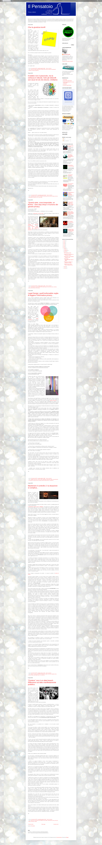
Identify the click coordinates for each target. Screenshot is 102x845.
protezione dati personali (44, 480)
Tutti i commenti (66, 140)
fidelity (36, 69)
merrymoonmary (59, 837)
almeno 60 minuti (53, 400)
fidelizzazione (39, 69)
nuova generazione (55, 479)
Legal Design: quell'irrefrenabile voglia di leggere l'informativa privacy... (43, 294)
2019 (64, 246)
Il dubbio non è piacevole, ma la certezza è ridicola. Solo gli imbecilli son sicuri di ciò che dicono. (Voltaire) (42, 78)
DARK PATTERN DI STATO (70, 146)
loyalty (42, 69)
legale (51, 479)
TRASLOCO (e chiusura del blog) (71, 166)
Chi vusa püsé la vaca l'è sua (70, 184)
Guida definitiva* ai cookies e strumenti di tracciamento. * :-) (71, 193)
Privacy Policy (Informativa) (67, 80)
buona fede (35, 479)
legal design (48, 479)
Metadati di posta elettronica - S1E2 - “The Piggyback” (71, 230)
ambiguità (32, 479)
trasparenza (51, 480)
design (41, 479)
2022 (64, 243)
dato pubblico (41, 820)
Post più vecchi (56, 824)
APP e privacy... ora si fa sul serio (70, 222)
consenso (38, 479)
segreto (36, 821)
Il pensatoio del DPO (66, 54)
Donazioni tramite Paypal (67, 85)
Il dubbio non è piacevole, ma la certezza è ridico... (68, 255)
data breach (32, 820)
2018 (64, 247)
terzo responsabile (39, 197)
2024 (64, 240)
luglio (65, 266)
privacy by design (48, 69)
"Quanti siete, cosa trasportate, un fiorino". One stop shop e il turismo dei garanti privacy (43, 205)
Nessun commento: (49, 68)
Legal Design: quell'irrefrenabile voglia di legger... (68, 259)
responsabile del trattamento (32, 197)
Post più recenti (30, 824)
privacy (44, 69)
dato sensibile (45, 820)
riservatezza (32, 821)
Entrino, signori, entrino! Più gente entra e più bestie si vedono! (71, 213)
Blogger (67, 837)
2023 (64, 242)
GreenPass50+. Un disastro (70, 175)
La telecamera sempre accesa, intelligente (35, 506)
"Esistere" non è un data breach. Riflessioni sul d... (68, 264)
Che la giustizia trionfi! (36, 27)
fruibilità (44, 479)
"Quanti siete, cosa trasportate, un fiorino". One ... (69, 257)
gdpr (45, 479)
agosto (65, 251)
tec (49, 480)
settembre (65, 250)
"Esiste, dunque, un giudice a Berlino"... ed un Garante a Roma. (70, 203)
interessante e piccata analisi (38, 213)
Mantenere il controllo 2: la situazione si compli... (68, 262)
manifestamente (50, 820)
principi (35, 480)
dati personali (32, 69)
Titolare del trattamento (35, 70)
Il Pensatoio (40, 6)
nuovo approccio (30, 480)
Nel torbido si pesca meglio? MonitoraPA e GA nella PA (70, 156)
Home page (43, 824)
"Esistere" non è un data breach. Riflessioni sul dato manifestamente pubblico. (42, 682)
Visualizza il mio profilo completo (67, 61)
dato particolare (36, 820)
